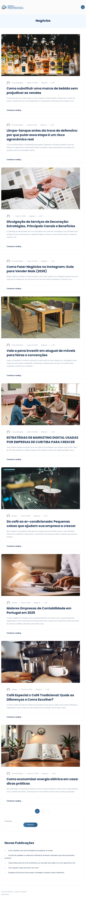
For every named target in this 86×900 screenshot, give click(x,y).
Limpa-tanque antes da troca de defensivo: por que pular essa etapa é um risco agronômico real (42, 135)
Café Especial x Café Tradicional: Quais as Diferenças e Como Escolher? (40, 697)
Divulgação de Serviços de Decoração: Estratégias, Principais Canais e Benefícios (41, 223)
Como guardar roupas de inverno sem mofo (23, 868)
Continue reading (14, 110)
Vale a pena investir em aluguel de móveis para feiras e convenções (41, 352)
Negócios (44, 83)
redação (14, 516)
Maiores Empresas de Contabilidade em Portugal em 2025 (39, 610)
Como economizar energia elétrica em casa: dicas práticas (42, 781)
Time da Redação (17, 83)
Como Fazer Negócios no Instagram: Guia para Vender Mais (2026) (40, 268)
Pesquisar (8, 821)
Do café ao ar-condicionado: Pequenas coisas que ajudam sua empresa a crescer (41, 523)
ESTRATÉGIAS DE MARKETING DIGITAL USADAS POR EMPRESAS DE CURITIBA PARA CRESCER (42, 439)
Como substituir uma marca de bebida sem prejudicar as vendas (42, 90)
